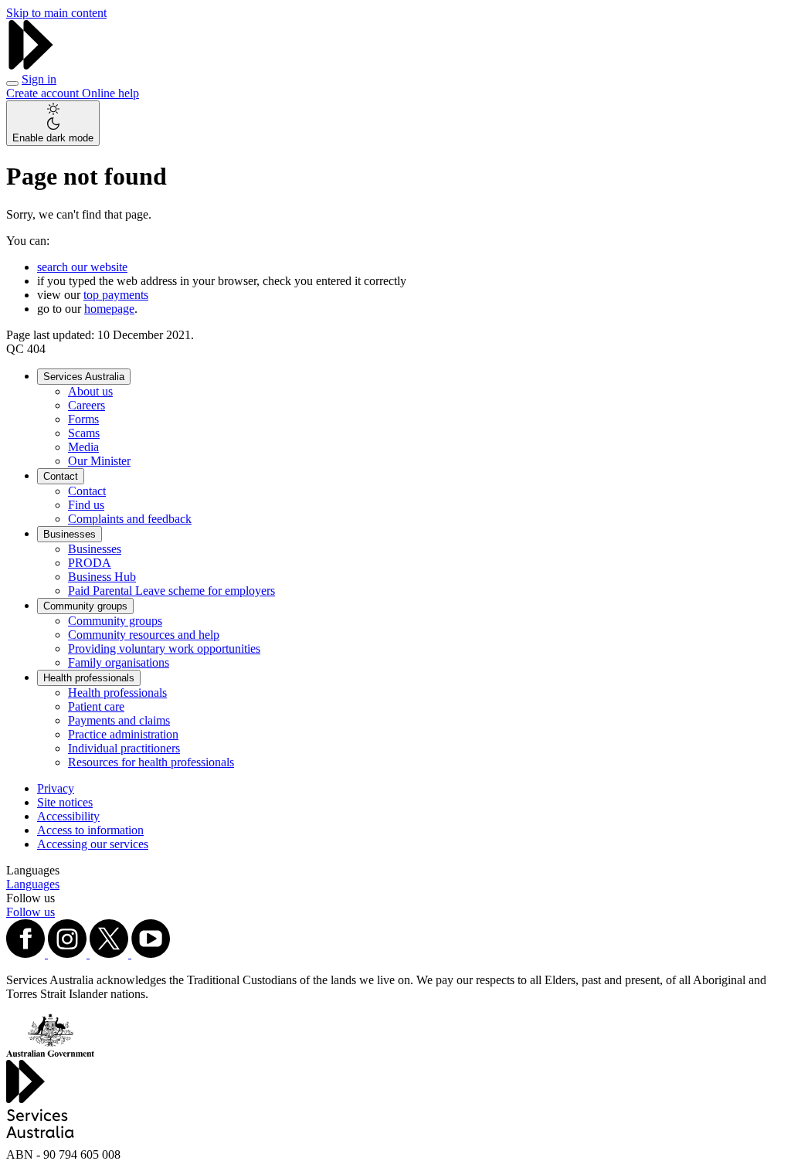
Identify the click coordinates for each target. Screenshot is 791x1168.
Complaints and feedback (130, 518)
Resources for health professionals (151, 762)
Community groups (85, 606)
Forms (83, 419)
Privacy (55, 788)
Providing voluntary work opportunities (164, 648)
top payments (115, 294)
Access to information (90, 830)
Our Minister (99, 460)
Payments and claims (119, 720)
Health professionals (88, 678)
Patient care (96, 706)
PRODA (89, 562)
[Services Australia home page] (31, 65)
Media (83, 446)
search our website (82, 266)
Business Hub (102, 576)
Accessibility (68, 816)
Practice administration (123, 734)
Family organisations (118, 662)
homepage (109, 308)
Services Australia (83, 376)
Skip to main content (56, 12)
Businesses (69, 534)
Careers (86, 405)
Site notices (65, 802)
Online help (110, 93)
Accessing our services (92, 844)
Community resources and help (143, 634)
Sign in (39, 79)
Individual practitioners (124, 748)
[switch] (53, 123)
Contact (60, 476)
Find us (86, 504)
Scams (84, 433)
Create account (44, 93)
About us (90, 391)
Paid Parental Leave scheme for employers (171, 590)
